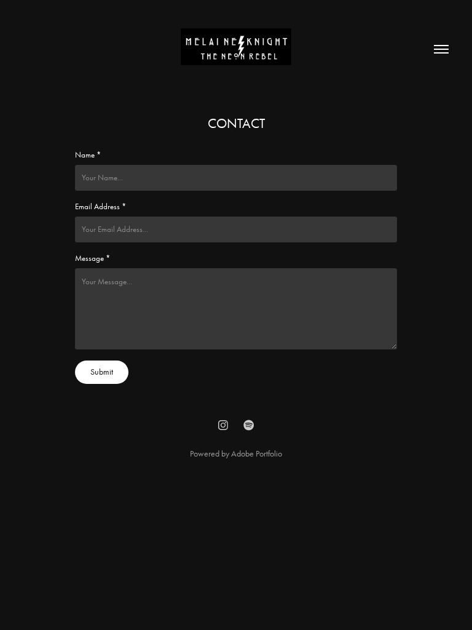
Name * (88, 154)
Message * (92, 258)
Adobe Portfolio (256, 454)
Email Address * (100, 206)
